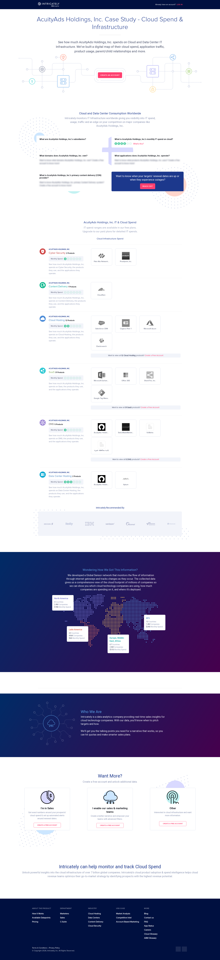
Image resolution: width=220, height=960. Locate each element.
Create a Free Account (154, 355)
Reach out (147, 186)
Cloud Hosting (57, 320)
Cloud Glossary (150, 934)
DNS (51, 424)
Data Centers (94, 918)
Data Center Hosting (60, 476)
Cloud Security (94, 926)
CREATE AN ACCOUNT (110, 75)
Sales (62, 918)
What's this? (138, 144)
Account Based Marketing (127, 922)
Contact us (149, 918)
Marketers (64, 914)
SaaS (52, 372)
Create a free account (47, 825)
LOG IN (180, 4)
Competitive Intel (124, 918)
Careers (147, 930)
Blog (146, 914)
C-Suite (63, 922)
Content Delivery (58, 286)
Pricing (35, 922)
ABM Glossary (150, 938)
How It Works (38, 914)
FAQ (146, 922)
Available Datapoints (41, 918)
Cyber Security (57, 253)
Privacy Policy (54, 948)
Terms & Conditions (40, 948)
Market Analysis (123, 914)
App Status (149, 926)
